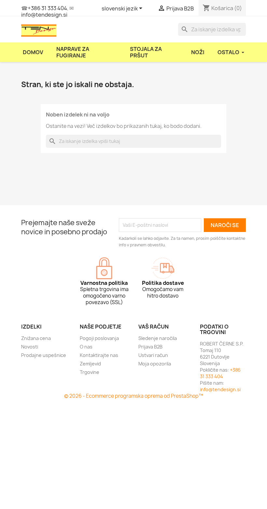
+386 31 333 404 (47, 8)
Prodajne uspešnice (43, 355)
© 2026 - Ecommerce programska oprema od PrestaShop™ (133, 396)
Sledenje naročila (157, 338)
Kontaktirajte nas (99, 355)
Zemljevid (90, 364)
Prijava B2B (150, 347)
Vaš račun (153, 326)
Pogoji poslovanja (99, 338)
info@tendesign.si (44, 14)
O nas (86, 347)
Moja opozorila (154, 364)
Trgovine (89, 372)
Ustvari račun (153, 355)
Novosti (29, 347)
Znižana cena (36, 338)
